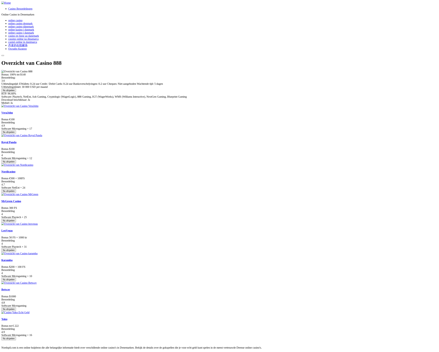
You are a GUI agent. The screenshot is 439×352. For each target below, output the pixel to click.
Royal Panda (8, 142)
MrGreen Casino (11, 201)
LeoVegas (7, 230)
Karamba (7, 260)
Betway (5, 289)
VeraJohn (7, 112)
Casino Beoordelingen (20, 8)
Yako (4, 319)
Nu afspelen (9, 90)
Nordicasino (8, 171)
